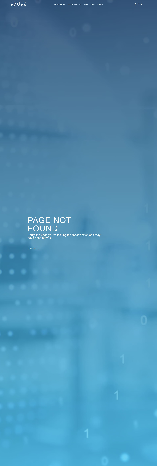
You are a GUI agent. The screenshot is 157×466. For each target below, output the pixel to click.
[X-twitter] (138, 4)
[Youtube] (141, 4)
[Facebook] (135, 4)
